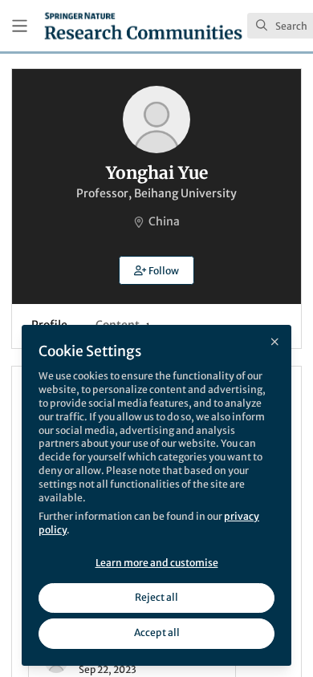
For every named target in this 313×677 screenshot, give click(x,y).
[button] (156, 270)
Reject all (156, 597)
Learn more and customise (157, 563)
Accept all (157, 632)
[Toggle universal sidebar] (19, 26)
